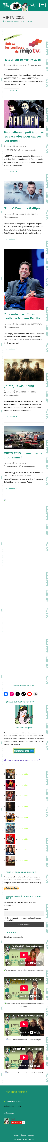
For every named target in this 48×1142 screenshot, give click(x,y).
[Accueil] (3, 21)
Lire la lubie (12, 90)
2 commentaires (13, 69)
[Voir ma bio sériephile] (24, 728)
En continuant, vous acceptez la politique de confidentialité (22, 919)
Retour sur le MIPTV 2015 (22, 59)
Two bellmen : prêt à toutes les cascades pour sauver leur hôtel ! (24, 136)
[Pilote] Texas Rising (19, 386)
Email (6, 910)
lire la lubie (23, 774)
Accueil (16, 1135)
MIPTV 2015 (27, 21)
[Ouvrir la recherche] (33, 5)
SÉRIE (33, 214)
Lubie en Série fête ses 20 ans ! (24, 685)
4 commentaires (13, 395)
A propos (31, 1135)
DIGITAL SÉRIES (13, 150)
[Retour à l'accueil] (19, 6)
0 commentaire (12, 217)
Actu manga (9, 1113)
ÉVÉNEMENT (36, 66)
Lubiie (9, 66)
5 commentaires (28, 467)
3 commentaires (13, 327)
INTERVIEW (36, 324)
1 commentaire (30, 150)
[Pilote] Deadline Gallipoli (23, 208)
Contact (23, 1135)
